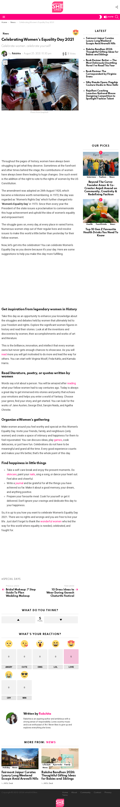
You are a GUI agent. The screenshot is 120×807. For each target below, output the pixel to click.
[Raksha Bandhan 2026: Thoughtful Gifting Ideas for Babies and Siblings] (59, 758)
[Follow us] (117, 7)
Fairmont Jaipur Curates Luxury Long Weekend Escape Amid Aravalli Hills (19, 775)
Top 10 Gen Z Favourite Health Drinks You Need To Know (100, 232)
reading (71, 383)
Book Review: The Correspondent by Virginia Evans (101, 74)
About (74, 792)
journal (19, 483)
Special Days (12, 579)
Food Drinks (101, 224)
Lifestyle (46, 765)
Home (65, 792)
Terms (65, 795)
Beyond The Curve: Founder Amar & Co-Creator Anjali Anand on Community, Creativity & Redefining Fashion (100, 188)
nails (32, 474)
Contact (97, 792)
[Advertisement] (40, 137)
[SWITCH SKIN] (100, 17)
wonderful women (51, 521)
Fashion (102, 177)
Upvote (18, 619)
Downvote (61, 619)
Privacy (107, 792)
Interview (91, 177)
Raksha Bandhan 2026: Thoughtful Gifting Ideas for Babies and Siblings (58, 775)
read (4, 354)
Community (85, 792)
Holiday (6, 768)
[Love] (76, 32)
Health (89, 224)
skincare (12, 474)
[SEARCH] (117, 17)
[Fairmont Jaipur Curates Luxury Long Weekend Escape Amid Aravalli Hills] (19, 758)
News (51, 742)
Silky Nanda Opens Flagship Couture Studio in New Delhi (102, 83)
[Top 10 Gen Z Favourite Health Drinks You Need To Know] (101, 211)
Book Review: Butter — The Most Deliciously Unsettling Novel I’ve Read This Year (101, 63)
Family (67, 765)
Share (5, 62)
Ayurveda (57, 765)
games (58, 439)
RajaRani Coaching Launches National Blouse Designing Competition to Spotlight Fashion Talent (100, 95)
